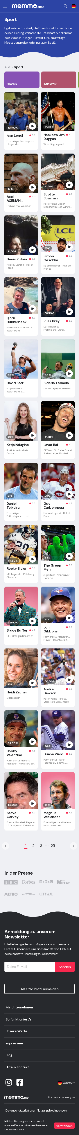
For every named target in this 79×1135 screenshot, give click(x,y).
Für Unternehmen (19, 1007)
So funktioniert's (18, 1019)
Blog (8, 1055)
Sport (18, 67)
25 (53, 845)
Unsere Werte (16, 1031)
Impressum (14, 1043)
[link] (74, 6)
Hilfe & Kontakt (17, 1067)
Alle (7, 67)
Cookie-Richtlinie (14, 1129)
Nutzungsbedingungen (51, 1110)
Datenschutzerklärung (20, 1110)
